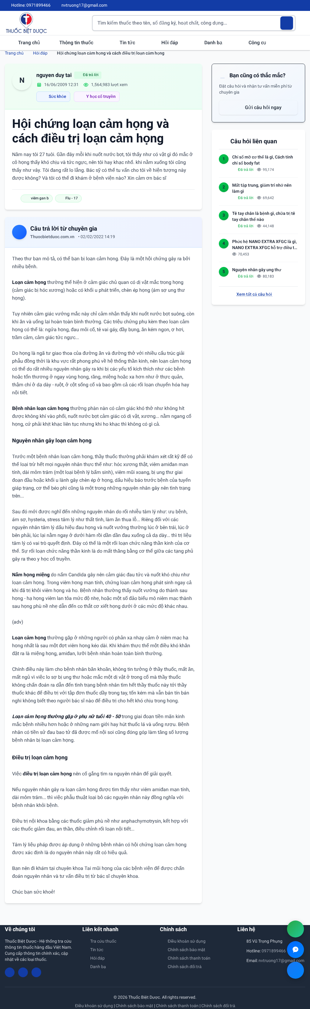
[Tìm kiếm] (286, 23)
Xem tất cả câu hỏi (254, 294)
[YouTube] (292, 5)
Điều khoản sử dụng (187, 941)
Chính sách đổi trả (185, 966)
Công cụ (258, 42)
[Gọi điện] (295, 929)
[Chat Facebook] (295, 970)
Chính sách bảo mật (186, 949)
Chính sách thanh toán (189, 958)
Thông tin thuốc (76, 42)
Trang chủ (29, 42)
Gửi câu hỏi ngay (263, 107)
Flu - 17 (71, 198)
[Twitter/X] (302, 5)
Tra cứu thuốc (103, 941)
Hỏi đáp (170, 42)
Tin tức (128, 42)
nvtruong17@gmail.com (281, 960)
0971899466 (274, 950)
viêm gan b (40, 198)
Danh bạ (213, 42)
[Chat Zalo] (295, 949)
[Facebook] (282, 5)
